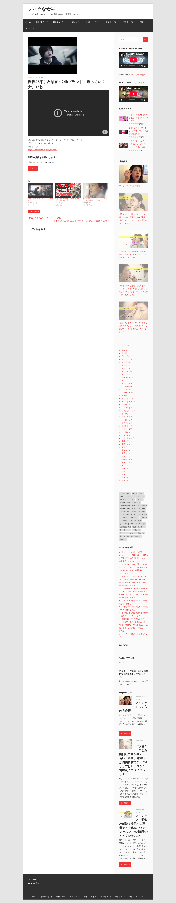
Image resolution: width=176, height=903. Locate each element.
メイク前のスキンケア (140, 514)
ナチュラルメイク (129, 402)
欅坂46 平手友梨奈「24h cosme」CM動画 (45, 218)
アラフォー (126, 374)
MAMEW (134, 493)
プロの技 (133, 511)
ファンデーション (129, 411)
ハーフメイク (127, 408)
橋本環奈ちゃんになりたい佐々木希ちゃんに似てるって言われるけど (81, 221)
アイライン (126, 365)
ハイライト (126, 405)
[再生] (122, 66)
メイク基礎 (123, 521)
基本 (121, 530)
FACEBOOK (124, 645)
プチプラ (125, 414)
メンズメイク (127, 432)
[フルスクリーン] (145, 66)
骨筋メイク (126, 480)
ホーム (28, 22)
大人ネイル (126, 450)
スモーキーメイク (129, 392)
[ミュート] (142, 66)
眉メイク (125, 474)
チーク (124, 395)
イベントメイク (128, 377)
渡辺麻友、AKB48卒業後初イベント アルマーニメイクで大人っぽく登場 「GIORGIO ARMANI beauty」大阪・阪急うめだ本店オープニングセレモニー (133, 625)
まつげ (124, 353)
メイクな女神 (41, 9)
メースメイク (132, 521)
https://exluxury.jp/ (138, 74)
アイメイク (123, 499)
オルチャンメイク (125, 502)
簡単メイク (130, 536)
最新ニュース (58, 22)
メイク (122, 514)
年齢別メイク (128, 22)
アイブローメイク (139, 496)
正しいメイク (124, 533)
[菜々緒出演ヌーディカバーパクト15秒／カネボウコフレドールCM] (95, 190)
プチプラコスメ (124, 511)
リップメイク (127, 435)
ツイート (122, 663)
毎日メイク (126, 465)
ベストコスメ (30, 28)
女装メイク (126, 453)
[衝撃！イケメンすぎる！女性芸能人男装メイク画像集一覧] (68, 190)
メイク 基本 (127, 429)
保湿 (129, 527)
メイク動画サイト (133, 518)
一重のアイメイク (129, 438)
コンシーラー (127, 386)
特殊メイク (126, 468)
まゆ (121, 496)
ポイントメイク (92, 22)
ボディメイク (127, 423)
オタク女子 (139, 499)
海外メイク (132, 533)
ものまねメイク (128, 356)
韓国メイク (126, 477)
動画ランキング (42, 22)
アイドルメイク (128, 362)
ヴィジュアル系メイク (126, 524)
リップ (140, 521)
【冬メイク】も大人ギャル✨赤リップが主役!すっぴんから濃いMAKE (138, 144)
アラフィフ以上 (128, 371)
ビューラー (142, 508)
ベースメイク (74, 22)
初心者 (134, 527)
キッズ (124, 380)
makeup (41, 77)
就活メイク (126, 456)
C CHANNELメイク (125, 493)
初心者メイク (142, 527)
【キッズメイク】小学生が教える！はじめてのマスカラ (138, 118)
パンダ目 (134, 508)
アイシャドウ (127, 359)
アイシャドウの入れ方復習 (132, 552)
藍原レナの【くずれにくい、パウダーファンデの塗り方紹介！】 (138, 131)
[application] (133, 60)
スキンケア (126, 389)
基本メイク (127, 530)
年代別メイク (136, 530)
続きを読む (124, 733)
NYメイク (125, 350)
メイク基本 (143, 518)
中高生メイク (127, 444)
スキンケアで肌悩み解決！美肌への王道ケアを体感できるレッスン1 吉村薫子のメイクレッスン (133, 558)
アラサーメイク (128, 368)
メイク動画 (123, 518)
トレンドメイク (110, 22)
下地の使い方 (127, 441)
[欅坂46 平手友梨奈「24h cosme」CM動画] (40, 190)
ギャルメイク (127, 383)
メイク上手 (128, 514)
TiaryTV (140, 493)
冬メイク (125, 447)
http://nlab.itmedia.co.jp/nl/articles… (42, 150)
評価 (30, 162)
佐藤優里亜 (123, 527)
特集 (142, 22)
